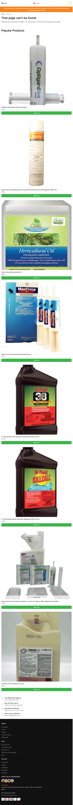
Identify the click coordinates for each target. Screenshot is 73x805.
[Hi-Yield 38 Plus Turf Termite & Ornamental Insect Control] (36, 400)
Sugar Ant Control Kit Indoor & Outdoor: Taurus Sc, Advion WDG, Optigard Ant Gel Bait (29, 601)
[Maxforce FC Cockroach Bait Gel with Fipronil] (36, 317)
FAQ (2, 755)
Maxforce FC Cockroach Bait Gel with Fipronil (16, 354)
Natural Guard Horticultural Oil (11, 272)
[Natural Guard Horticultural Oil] (36, 235)
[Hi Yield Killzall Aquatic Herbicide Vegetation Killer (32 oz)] (36, 482)
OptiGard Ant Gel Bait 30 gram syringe (14, 107)
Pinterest (4, 770)
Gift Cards (4, 737)
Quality (3, 732)
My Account (5, 745)
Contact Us (5, 750)
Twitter (3, 765)
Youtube (4, 773)
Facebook (4, 762)
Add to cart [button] (37, 113)
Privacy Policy (6, 735)
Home (3, 14)
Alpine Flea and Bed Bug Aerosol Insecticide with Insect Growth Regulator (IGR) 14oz (29, 190)
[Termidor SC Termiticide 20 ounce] (36, 647)
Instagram (4, 767)
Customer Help (6, 747)
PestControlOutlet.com (9, 795)
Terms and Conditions (8, 752)
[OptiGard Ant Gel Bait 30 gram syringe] (36, 70)
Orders (3, 730)
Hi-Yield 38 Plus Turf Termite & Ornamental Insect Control (20, 437)
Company (4, 727)
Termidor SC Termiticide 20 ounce (12, 683)
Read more (36, 607)
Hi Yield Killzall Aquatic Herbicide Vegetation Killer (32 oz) (20, 519)
